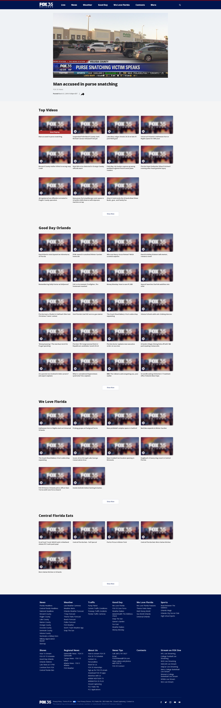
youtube (175, 702)
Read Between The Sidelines (168, 606)
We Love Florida (118, 605)
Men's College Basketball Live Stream (170, 670)
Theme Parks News (144, 608)
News (42, 602)
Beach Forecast (70, 619)
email (179, 702)
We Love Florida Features (146, 605)
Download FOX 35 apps (97, 673)
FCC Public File (93, 687)
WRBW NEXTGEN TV (96, 678)
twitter (166, 702)
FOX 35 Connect (118, 666)
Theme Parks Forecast (72, 617)
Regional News (71, 650)
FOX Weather (69, 625)
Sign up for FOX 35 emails (97, 670)
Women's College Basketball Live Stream (169, 675)
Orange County (45, 625)
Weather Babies (118, 611)
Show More (110, 214)
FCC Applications (94, 689)
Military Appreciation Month (47, 640)
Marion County (45, 622)
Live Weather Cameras (72, 605)
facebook (161, 702)
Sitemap (43, 644)
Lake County (44, 619)
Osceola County (45, 628)
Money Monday (118, 630)
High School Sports (168, 616)
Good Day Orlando (47, 659)
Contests (141, 650)
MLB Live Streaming (168, 661)
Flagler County (45, 617)
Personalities (93, 662)
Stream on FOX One (171, 650)
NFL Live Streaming (168, 653)
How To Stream (45, 653)
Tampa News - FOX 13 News (72, 659)
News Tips (117, 650)
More (153, 5)
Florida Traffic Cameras (97, 614)
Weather (68, 602)
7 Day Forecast (69, 614)
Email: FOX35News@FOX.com (121, 657)
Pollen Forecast (70, 622)
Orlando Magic (166, 610)
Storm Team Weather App (73, 628)
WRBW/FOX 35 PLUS (96, 681)
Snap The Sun (69, 630)
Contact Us (92, 659)
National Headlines (47, 611)
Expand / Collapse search (180, 5)
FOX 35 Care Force (119, 608)
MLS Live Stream (167, 682)
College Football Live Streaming (168, 657)
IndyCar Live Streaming (169, 667)
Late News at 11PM (47, 665)
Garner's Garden (118, 621)
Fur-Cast (115, 624)
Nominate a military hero (49, 636)
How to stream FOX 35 (96, 653)
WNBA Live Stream (168, 679)
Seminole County (46, 630)
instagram (170, 702)
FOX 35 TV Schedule (47, 656)
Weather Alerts (69, 608)
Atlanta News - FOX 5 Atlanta (72, 664)
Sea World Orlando (144, 614)
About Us (93, 650)
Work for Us (92, 665)
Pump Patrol (92, 605)
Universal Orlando (143, 617)
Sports (164, 602)
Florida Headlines (46, 605)
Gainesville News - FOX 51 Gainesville (73, 654)
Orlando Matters (46, 662)
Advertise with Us (94, 676)
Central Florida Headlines (49, 608)
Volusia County (45, 633)
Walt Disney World (143, 611)
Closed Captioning (95, 684)
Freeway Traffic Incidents (97, 611)
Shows (43, 650)
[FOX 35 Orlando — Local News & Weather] (47, 5)
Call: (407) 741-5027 (119, 653)
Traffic (91, 602)
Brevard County (45, 614)
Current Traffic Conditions (97, 608)
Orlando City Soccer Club (170, 613)
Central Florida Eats (47, 670)
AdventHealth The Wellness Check (122, 615)
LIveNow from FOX (47, 667)
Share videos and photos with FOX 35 (121, 662)
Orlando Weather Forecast (74, 611)
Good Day (117, 602)
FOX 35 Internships (95, 667)
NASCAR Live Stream (168, 664)
